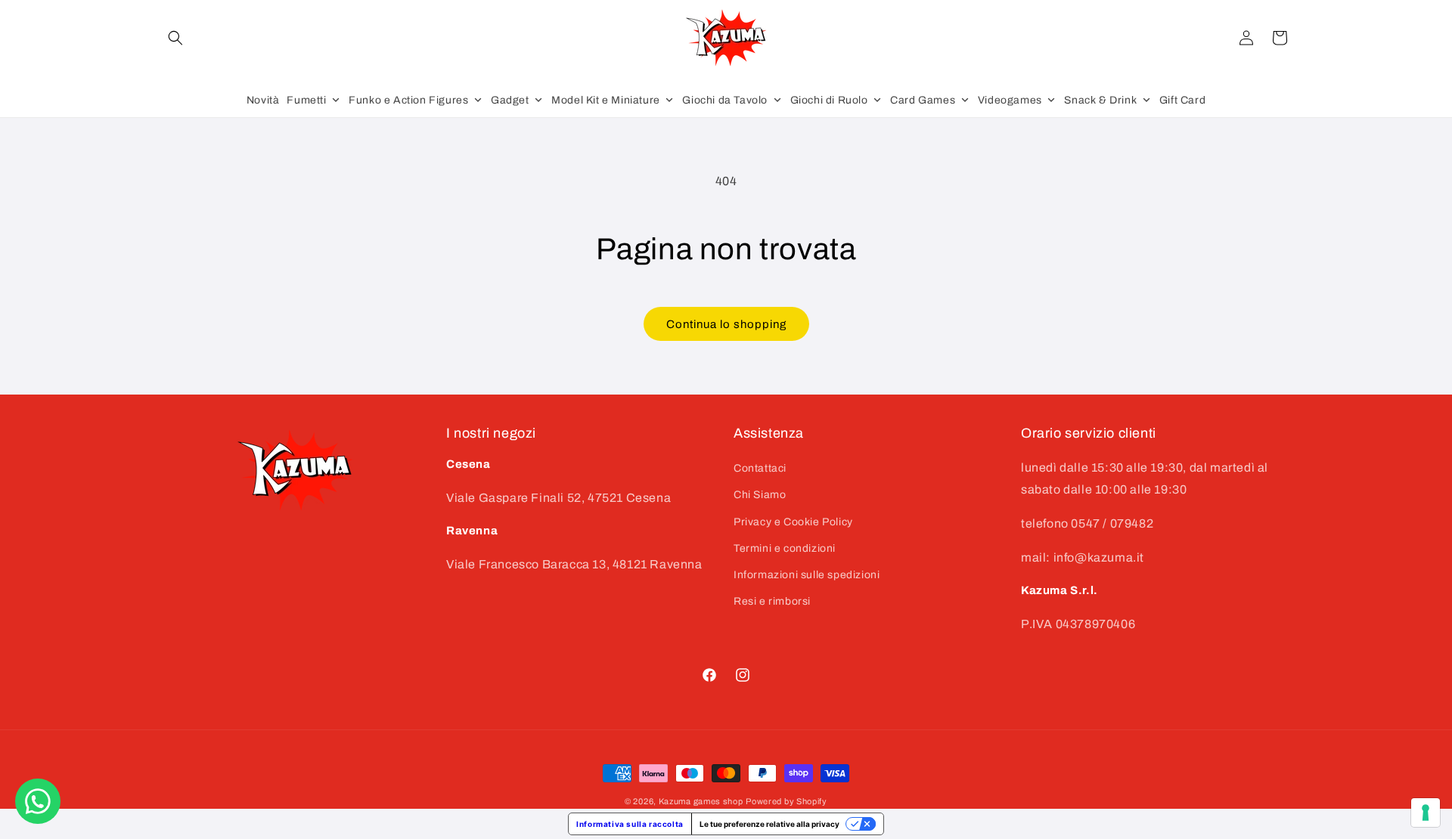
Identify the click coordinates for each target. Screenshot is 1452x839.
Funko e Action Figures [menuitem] (408, 100)
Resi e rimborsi (772, 601)
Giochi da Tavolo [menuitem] (725, 100)
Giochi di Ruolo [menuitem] (829, 100)
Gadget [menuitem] (510, 100)
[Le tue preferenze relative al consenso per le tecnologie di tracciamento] (1425, 812)
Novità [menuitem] (263, 100)
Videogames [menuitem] (1010, 100)
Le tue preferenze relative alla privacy (769, 823)
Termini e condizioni (785, 548)
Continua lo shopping (726, 324)
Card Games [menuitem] (922, 100)
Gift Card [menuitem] (1182, 100)
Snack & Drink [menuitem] (1100, 100)
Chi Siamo (760, 494)
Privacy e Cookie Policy (793, 522)
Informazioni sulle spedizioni (807, 574)
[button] (175, 37)
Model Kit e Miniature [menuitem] (605, 100)
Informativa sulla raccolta (630, 823)
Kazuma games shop (701, 801)
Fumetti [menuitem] (306, 100)
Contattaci (760, 468)
